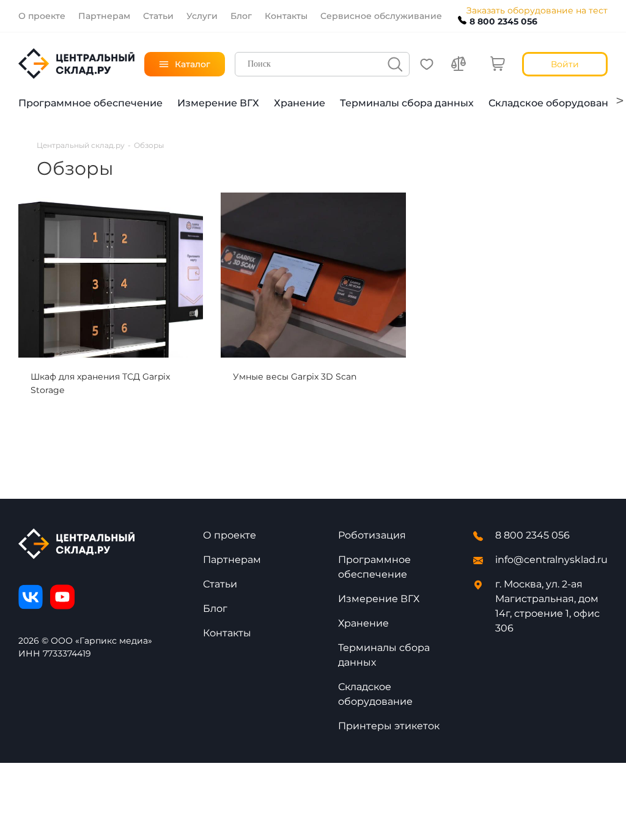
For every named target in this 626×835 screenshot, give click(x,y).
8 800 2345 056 (503, 21)
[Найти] (395, 64)
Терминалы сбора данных (407, 103)
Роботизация (372, 535)
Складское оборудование (554, 103)
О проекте (229, 535)
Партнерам (232, 559)
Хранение (299, 103)
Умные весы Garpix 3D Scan (294, 376)
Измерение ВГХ (218, 103)
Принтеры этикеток (389, 726)
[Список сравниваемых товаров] (458, 64)
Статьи (220, 584)
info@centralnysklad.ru (551, 559)
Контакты (227, 633)
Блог (215, 608)
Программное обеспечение (90, 103)
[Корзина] (497, 64)
